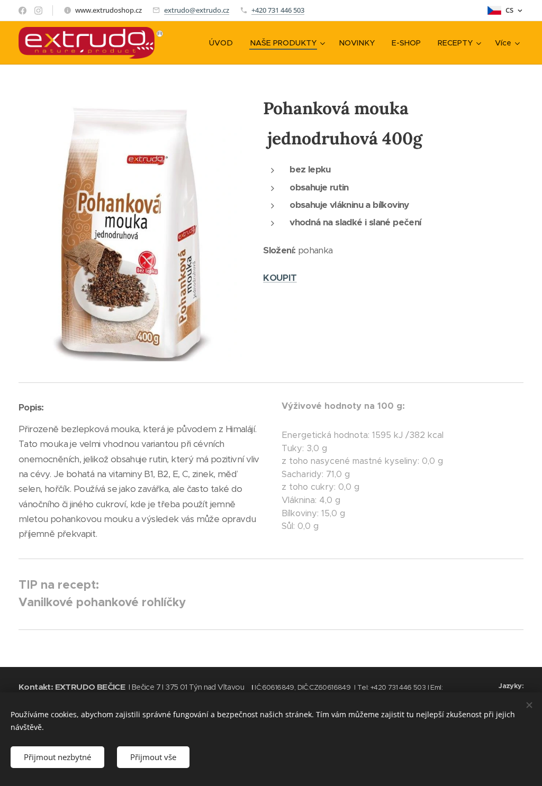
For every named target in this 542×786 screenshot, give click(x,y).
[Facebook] (22, 11)
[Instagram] (38, 11)
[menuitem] (223, 43)
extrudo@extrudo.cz (196, 10)
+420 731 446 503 (277, 10)
